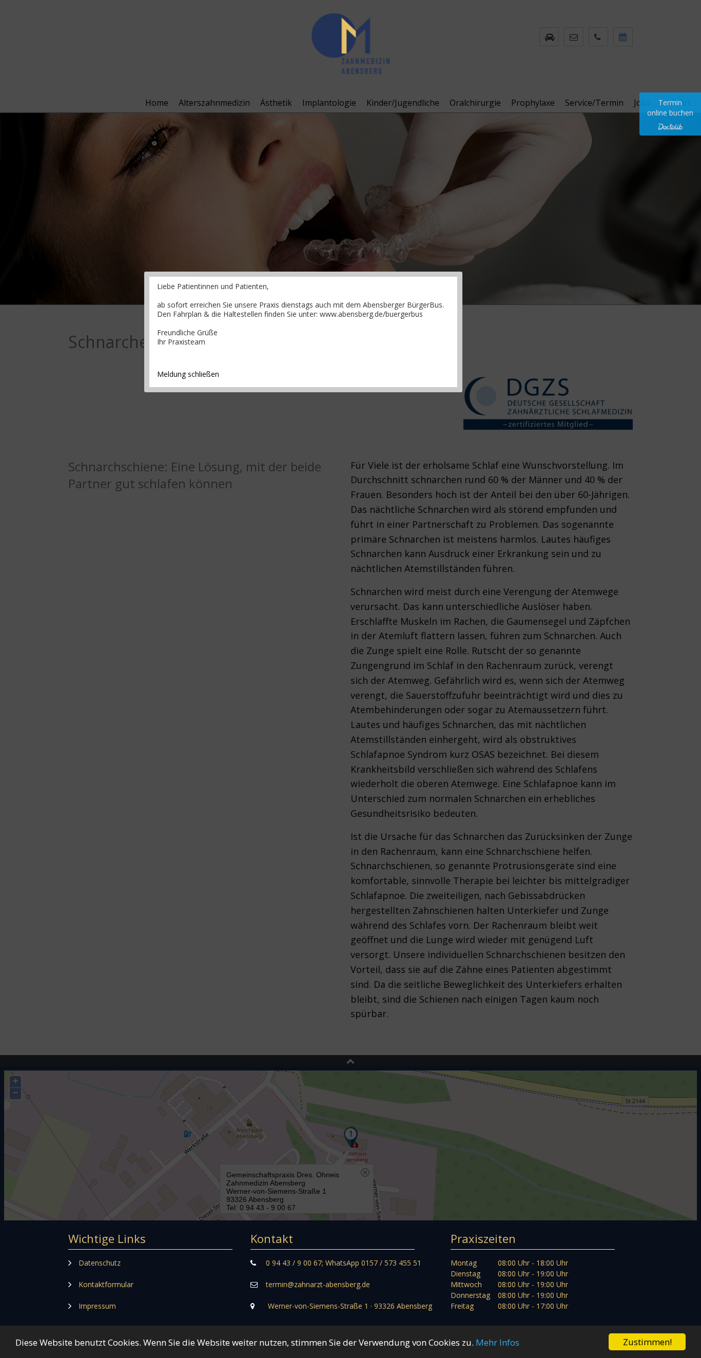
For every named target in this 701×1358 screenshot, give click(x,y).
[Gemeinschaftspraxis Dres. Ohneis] (350, 69)
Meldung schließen (188, 374)
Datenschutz (100, 1263)
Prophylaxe (533, 102)
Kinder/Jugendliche (402, 102)
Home (156, 102)
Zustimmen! (647, 1342)
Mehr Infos (497, 1342)
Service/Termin (594, 102)
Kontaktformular (106, 1284)
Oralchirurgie (475, 102)
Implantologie (329, 102)
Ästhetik (276, 102)
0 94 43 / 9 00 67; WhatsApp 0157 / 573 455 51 (343, 1263)
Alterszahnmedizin (214, 102)
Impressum (97, 1306)
